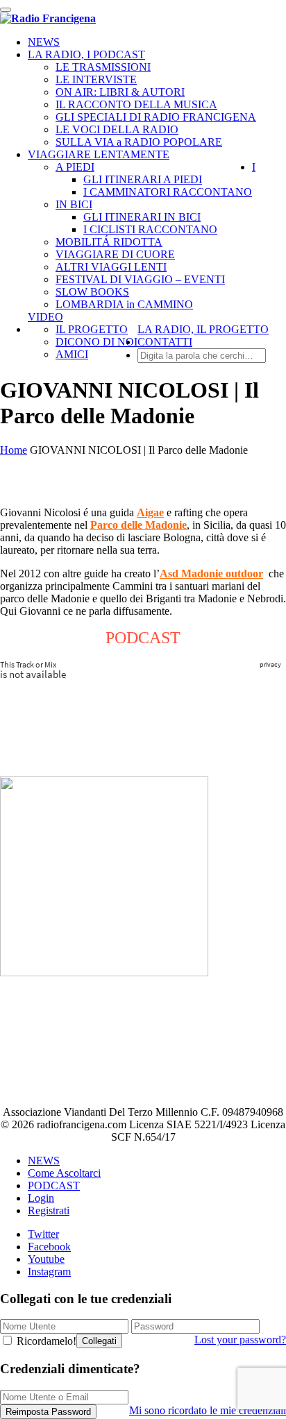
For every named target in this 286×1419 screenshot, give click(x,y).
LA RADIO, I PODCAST (86, 54)
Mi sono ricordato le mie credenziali (207, 1410)
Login (41, 1198)
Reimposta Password (48, 1412)
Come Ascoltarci (64, 1173)
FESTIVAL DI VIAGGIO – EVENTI (140, 279)
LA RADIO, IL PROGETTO (203, 329)
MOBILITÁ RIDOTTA (109, 242)
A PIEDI (75, 167)
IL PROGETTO (92, 329)
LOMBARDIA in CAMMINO (124, 304)
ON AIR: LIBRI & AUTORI (120, 92)
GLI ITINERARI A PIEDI (142, 179)
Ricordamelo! (45, 1341)
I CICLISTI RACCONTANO (150, 229)
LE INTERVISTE (96, 79)
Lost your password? (240, 1339)
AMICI (72, 354)
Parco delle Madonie (138, 525)
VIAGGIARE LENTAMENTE (98, 154)
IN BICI (74, 204)
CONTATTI (164, 342)
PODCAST (54, 1185)
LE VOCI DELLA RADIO (117, 129)
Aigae (150, 512)
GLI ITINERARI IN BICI (142, 217)
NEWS (44, 42)
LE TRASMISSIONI (103, 67)
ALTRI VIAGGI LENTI (111, 267)
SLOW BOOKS (92, 292)
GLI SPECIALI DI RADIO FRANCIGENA (156, 117)
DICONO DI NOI (96, 342)
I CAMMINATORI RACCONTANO (167, 192)
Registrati (48, 1210)
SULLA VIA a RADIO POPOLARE (139, 142)
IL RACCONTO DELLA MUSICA (136, 104)
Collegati (99, 1341)
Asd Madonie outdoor (211, 573)
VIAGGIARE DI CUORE (115, 254)
